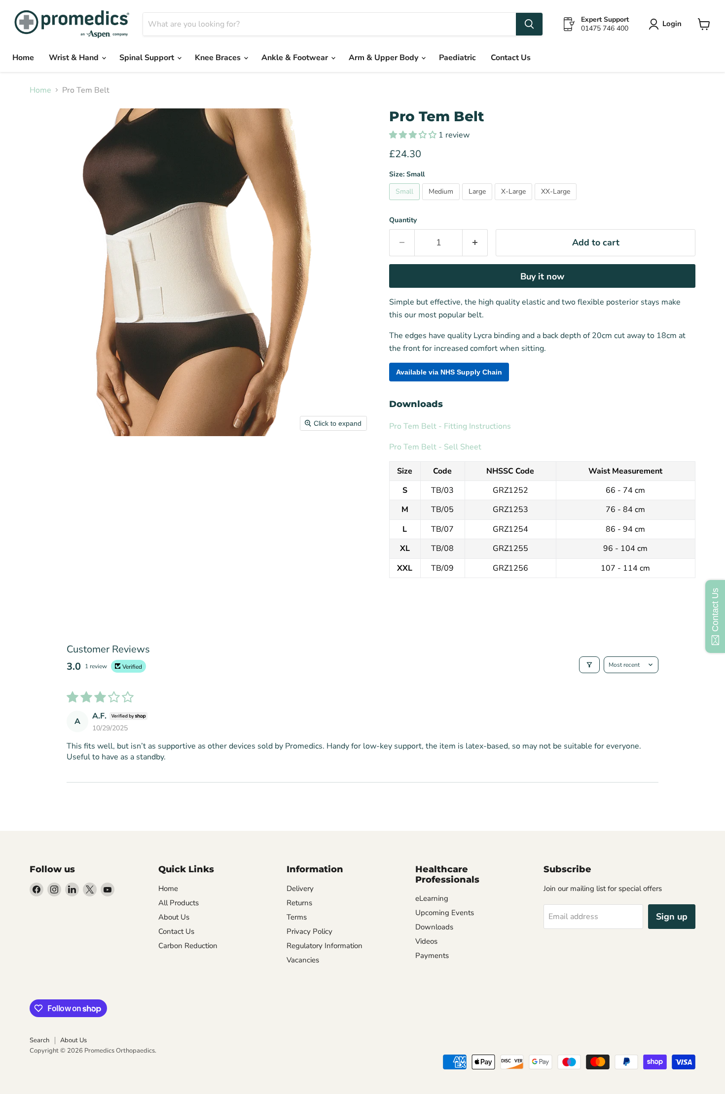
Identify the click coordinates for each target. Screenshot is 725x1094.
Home (23, 57)
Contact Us (511, 57)
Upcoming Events (444, 913)
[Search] (529, 24)
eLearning (431, 898)
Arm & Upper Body (384, 57)
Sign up (672, 917)
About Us (173, 917)
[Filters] (589, 664)
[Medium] (442, 202)
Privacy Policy (309, 931)
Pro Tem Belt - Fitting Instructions (450, 426)
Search (39, 1040)
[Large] (478, 202)
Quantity (403, 220)
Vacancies (303, 960)
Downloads (434, 927)
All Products (178, 903)
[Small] (405, 202)
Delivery (300, 888)
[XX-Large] (557, 202)
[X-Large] (515, 202)
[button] (413, 135)
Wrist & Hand (75, 57)
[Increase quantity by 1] (475, 242)
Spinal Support (147, 57)
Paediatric (457, 57)
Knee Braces (219, 57)
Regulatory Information (324, 946)
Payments (432, 955)
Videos (426, 941)
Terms (297, 917)
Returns (299, 903)
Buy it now (542, 276)
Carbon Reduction (188, 946)
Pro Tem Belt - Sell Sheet (435, 447)
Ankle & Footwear (295, 57)
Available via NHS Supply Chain (449, 372)
